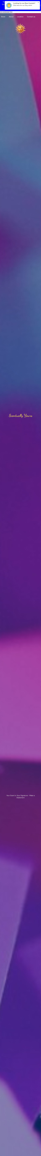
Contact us (31, 17)
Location (20, 17)
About (11, 17)
